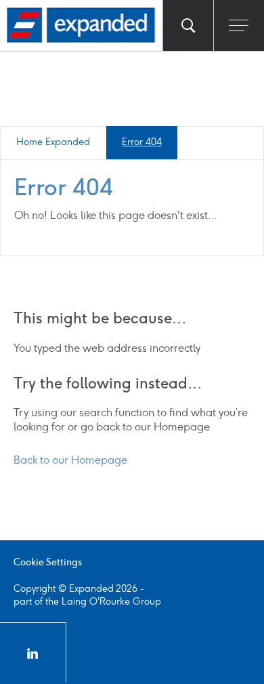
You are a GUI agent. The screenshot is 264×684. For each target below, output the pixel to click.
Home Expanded (53, 142)
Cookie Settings (48, 562)
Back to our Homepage (70, 460)
